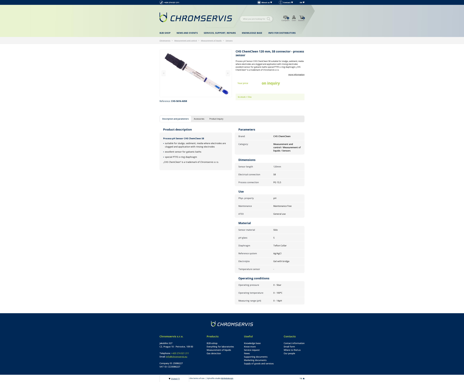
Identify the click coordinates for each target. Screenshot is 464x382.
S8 (274, 174)
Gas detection (214, 353)
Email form (289, 346)
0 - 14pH (277, 300)
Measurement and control (185, 40)
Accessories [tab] (199, 119)
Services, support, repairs (220, 32)
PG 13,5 (277, 182)
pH (274, 198)
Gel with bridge (281, 261)
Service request (252, 350)
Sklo (275, 229)
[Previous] (163, 73)
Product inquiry (216, 119)
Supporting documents (256, 356)
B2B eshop (212, 343)
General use (279, 213)
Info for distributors (282, 32)
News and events (187, 32)
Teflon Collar (280, 245)
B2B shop (165, 32)
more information (296, 74)
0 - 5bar (277, 284)
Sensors (229, 40)
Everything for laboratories (220, 346)
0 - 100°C (277, 292)
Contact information (294, 343)
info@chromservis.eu (176, 356)
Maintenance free (282, 206)
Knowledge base (252, 32)
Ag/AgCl (277, 253)
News (247, 353)
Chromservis (165, 40)
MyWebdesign (227, 378)
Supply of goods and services (259, 363)
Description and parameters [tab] (175, 119)
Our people (289, 353)
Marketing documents (255, 360)
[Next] (228, 73)
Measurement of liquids (211, 40)
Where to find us (292, 350)
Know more (250, 346)
